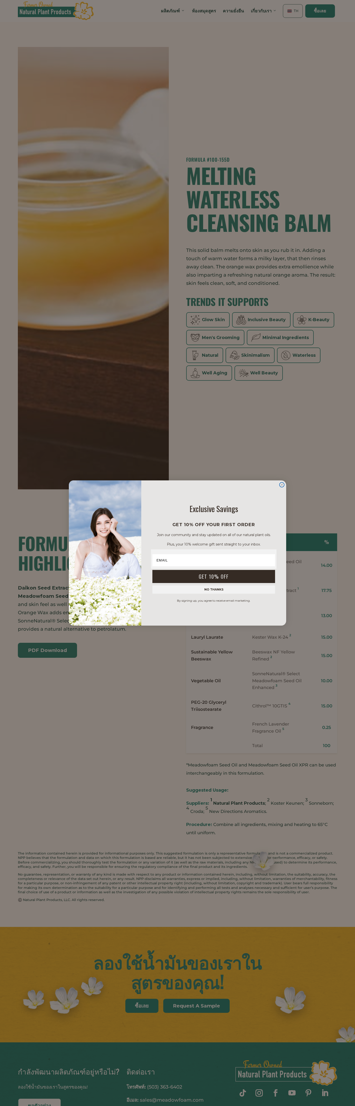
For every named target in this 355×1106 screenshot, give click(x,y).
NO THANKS (213, 589)
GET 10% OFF (214, 576)
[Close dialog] (281, 484)
